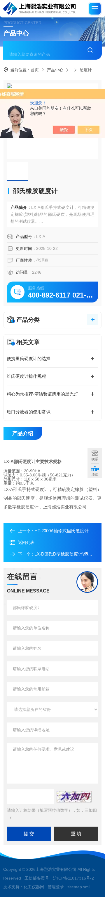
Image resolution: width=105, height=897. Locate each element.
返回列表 (26, 542)
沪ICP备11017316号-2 (73, 878)
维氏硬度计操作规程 (26, 376)
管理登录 (56, 886)
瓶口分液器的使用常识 (28, 411)
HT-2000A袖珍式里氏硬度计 (61, 530)
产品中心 (55, 69)
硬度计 (86, 69)
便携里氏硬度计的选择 (28, 358)
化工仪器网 (34, 886)
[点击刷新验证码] (74, 796)
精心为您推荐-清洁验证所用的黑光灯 (42, 393)
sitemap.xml (78, 886)
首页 (35, 69)
